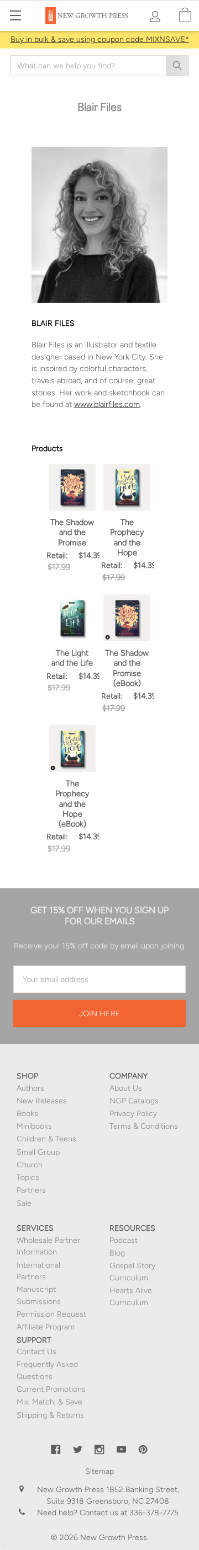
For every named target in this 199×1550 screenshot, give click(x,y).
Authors (30, 1088)
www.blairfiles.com (107, 404)
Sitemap (99, 1471)
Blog (117, 1253)
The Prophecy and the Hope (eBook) (72, 804)
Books (27, 1113)
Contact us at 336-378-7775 (128, 1512)
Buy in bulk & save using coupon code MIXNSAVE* (100, 39)
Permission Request (51, 1314)
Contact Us (36, 1351)
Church (30, 1165)
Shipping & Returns (50, 1415)
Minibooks (34, 1126)
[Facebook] (55, 1449)
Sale (24, 1203)
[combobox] (99, 65)
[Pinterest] (143, 1449)
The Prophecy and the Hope (127, 537)
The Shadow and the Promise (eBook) (127, 668)
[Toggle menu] (15, 15)
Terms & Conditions (143, 1126)
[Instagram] (99, 1449)
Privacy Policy (133, 1113)
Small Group (38, 1152)
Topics (28, 1177)
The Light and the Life (72, 658)
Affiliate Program (46, 1327)
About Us (125, 1088)
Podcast (123, 1240)
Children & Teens (46, 1139)
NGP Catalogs (134, 1101)
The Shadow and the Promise (72, 532)
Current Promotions (51, 1389)
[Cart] (185, 15)
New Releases (42, 1101)
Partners (31, 1190)
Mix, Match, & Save (49, 1402)
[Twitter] (78, 1449)
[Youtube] (121, 1449)
